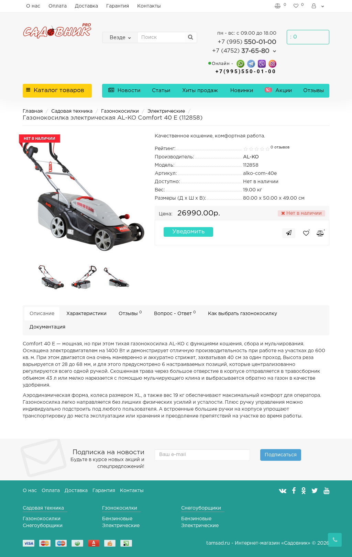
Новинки (241, 90)
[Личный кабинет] (318, 6)
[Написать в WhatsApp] (240, 63)
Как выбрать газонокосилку (242, 314)
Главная (33, 111)
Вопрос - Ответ (175, 313)
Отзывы (313, 90)
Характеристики (86, 314)
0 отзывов (280, 147)
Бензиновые (117, 519)
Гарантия (117, 6)
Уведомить (188, 231)
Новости (128, 90)
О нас (33, 6)
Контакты (149, 6)
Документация (47, 327)
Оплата (57, 6)
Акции (283, 90)
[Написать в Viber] (262, 63)
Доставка (86, 6)
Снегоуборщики (43, 526)
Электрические (166, 111)
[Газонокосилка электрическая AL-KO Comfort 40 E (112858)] (51, 277)
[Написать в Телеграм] (251, 63)
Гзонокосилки (119, 508)
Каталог (59, 90)
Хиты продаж (200, 90)
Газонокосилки (120, 111)
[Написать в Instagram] (272, 63)
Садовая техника (71, 111)
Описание (42, 314)
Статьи (161, 90)
